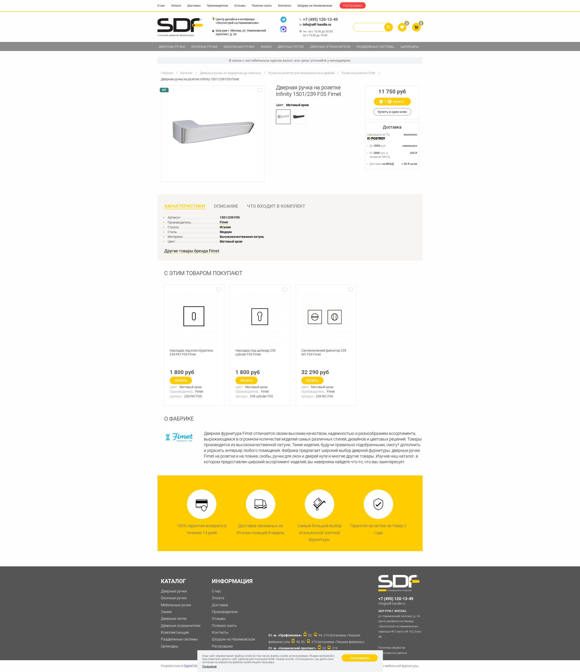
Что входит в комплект (276, 206)
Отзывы (239, 5)
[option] (213, 132)
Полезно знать (262, 5)
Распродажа (352, 5)
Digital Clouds (193, 666)
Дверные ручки (172, 47)
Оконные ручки (204, 47)
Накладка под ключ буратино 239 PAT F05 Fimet (191, 352)
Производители (217, 5)
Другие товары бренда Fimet (191, 251)
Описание (226, 206)
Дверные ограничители (330, 47)
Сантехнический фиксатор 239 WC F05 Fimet (323, 352)
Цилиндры (410, 47)
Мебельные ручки (239, 47)
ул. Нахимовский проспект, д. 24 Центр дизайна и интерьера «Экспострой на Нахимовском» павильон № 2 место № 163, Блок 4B (399, 623)
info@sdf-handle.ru (317, 24)
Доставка (194, 5)
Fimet (224, 222)
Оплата (176, 5)
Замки (266, 47)
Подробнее (209, 666)
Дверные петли (291, 47)
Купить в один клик (392, 112)
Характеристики (184, 206)
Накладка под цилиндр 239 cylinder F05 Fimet (255, 352)
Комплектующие (175, 632)
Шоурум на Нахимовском (314, 5)
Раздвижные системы (375, 47)
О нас (161, 5)
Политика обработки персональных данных (392, 650)
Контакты (284, 5)
